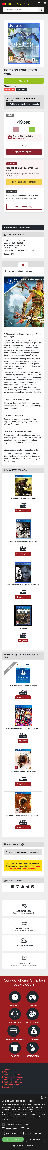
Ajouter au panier (25, 152)
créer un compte (28, 868)
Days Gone (23, 628)
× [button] (45, 1097)
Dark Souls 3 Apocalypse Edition (23, 498)
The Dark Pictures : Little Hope (23, 772)
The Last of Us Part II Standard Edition (23, 585)
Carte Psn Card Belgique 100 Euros (23, 685)
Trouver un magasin (12, 1074)
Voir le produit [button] (23, 510)
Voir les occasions (23, 207)
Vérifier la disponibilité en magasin (24, 104)
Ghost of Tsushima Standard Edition (23, 542)
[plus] (32, 129)
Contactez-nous (10, 1069)
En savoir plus (20, 138)
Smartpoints (8, 1087)
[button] (24, 1145)
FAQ (6, 1072)
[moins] (16, 129)
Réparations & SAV (11, 1084)
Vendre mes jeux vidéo (25, 182)
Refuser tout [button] (35, 1139)
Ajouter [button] (24, 640)
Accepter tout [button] (13, 1139)
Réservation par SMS (12, 1079)
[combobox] (42, 1097)
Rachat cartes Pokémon (13, 1077)
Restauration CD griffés (13, 1082)
